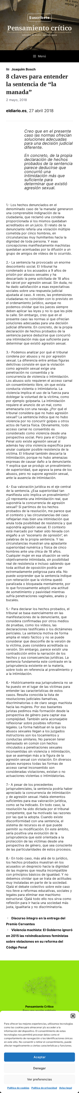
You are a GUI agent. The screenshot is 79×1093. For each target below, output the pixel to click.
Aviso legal (65, 1087)
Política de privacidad (44, 1087)
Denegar (39, 1068)
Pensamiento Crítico (39, 1006)
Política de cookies (18, 1087)
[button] (73, 1016)
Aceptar (40, 1057)
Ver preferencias (39, 1079)
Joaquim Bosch (23, 69)
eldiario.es (16, 110)
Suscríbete (39, 18)
